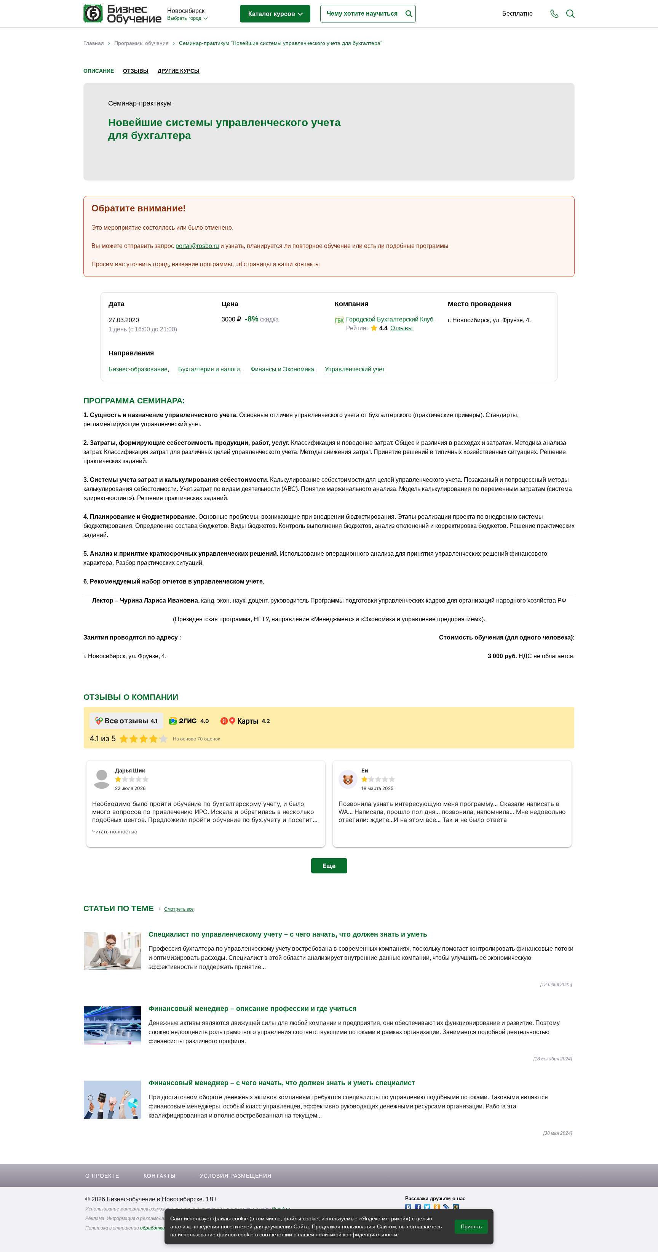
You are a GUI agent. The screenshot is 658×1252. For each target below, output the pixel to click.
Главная (93, 43)
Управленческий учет (355, 369)
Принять (471, 1226)
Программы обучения (141, 43)
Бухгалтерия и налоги (209, 369)
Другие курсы (179, 71)
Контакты (160, 1176)
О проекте (102, 1176)
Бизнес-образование (138, 369)
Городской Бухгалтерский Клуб (389, 319)
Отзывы (136, 71)
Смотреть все (179, 909)
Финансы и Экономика (282, 369)
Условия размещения (236, 1176)
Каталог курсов (272, 14)
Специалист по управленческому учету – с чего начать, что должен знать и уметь (288, 934)
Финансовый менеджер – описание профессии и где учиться (253, 1008)
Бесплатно (517, 13)
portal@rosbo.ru (197, 246)
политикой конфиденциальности (356, 1234)
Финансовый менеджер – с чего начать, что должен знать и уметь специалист (282, 1083)
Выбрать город (184, 18)
